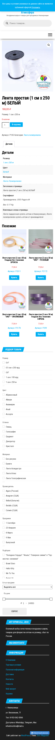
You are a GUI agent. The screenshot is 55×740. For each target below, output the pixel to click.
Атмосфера (27, 12)
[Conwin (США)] (4, 510)
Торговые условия (13, 665)
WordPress (25, 735)
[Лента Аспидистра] (4, 468)
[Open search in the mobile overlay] (27, 23)
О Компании (10, 660)
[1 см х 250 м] (4, 382)
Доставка (10, 674)
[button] (48, 45)
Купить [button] (14, 277)
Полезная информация (15, 669)
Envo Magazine (43, 735)
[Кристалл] (4, 446)
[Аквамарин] (4, 404)
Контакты (10, 679)
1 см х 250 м (8, 162)
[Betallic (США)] (4, 505)
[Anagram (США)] (4, 496)
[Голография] (4, 431)
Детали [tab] (9, 144)
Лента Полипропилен (12, 181)
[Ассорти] (4, 414)
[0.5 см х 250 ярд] (4, 367)
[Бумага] (4, 463)
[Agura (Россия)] (4, 491)
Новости (9, 684)
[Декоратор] (4, 441)
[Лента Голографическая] (4, 478)
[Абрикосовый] (4, 395)
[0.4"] (4, 362)
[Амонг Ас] (4, 578)
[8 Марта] (4, 532)
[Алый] (4, 409)
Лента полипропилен (32, 135)
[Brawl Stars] (4, 563)
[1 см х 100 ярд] (4, 377)
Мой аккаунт (11, 689)
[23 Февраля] (4, 528)
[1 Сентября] (4, 523)
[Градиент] (4, 436)
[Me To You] (4, 573)
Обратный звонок (40, 733)
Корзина (9, 693)
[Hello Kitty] (4, 568)
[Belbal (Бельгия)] (4, 500)
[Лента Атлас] (4, 473)
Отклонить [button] (35, 7)
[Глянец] (4, 427)
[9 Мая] (4, 537)
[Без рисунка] (4, 459)
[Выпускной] (4, 542)
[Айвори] (4, 399)
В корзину (16, 124)
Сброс (14, 611)
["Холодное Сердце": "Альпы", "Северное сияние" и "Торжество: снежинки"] (4, 555)
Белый (6, 172)
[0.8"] (4, 372)
